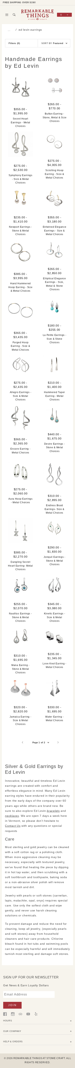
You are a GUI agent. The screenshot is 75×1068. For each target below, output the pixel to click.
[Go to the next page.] (58, 742)
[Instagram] (13, 1013)
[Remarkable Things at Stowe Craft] (37, 14)
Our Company (12, 1031)
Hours (7, 1020)
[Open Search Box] (14, 14)
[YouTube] (28, 1013)
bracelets (53, 810)
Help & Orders (13, 1041)
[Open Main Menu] (7, 14)
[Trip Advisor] (20, 1013)
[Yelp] (36, 1013)
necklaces (12, 815)
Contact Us (12, 825)
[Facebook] (5, 1013)
